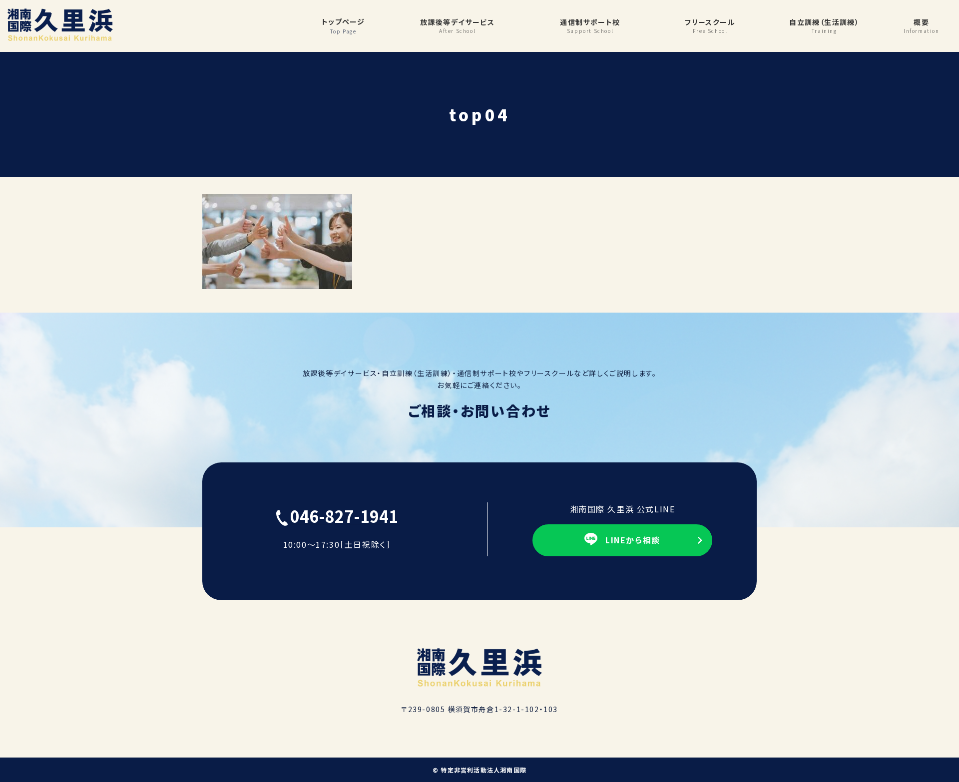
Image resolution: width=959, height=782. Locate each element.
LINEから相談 (632, 540)
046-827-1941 (344, 515)
